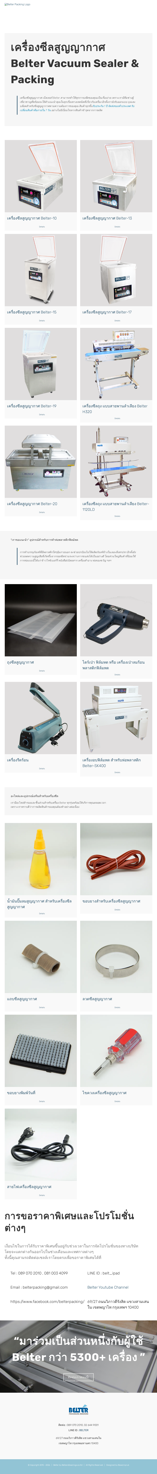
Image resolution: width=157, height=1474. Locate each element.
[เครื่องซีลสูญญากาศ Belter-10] (41, 176)
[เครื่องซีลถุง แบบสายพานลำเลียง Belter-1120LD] (116, 462)
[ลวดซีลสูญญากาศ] (116, 957)
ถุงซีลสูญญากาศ (20, 662)
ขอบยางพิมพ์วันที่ (21, 1093)
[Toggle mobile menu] (151, 8)
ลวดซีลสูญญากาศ (97, 999)
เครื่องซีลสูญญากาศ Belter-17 (107, 312)
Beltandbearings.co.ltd (72, 1465)
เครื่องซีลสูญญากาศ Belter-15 (31, 312)
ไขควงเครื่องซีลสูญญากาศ (104, 1093)
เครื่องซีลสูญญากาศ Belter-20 (32, 504)
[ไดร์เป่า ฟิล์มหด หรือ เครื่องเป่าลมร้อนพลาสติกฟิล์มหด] (116, 620)
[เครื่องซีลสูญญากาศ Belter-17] (116, 270)
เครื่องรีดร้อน (18, 760)
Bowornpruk (123, 1465)
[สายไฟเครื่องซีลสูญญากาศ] (41, 1145)
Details (42, 227)
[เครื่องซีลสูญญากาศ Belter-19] (41, 364)
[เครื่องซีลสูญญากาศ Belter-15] (41, 270)
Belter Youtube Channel (107, 1287)
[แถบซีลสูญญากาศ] (41, 957)
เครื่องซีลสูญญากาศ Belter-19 (31, 406)
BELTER (83, 1430)
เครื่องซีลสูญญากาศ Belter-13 (107, 218)
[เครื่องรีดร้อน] (41, 718)
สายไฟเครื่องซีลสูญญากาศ (29, 1187)
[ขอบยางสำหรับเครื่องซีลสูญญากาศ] (116, 859)
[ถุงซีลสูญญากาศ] (41, 620)
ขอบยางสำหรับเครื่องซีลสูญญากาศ (111, 901)
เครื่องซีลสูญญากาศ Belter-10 (32, 218)
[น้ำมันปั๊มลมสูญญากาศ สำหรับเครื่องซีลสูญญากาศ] (41, 859)
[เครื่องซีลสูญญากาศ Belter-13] (116, 176)
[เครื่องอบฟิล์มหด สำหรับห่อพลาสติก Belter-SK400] (116, 718)
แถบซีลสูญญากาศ (22, 999)
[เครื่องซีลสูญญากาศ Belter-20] (41, 462)
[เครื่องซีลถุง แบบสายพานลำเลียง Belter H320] (116, 364)
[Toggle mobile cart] (145, 8)
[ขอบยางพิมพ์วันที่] (41, 1051)
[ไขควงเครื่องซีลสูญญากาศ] (116, 1051)
